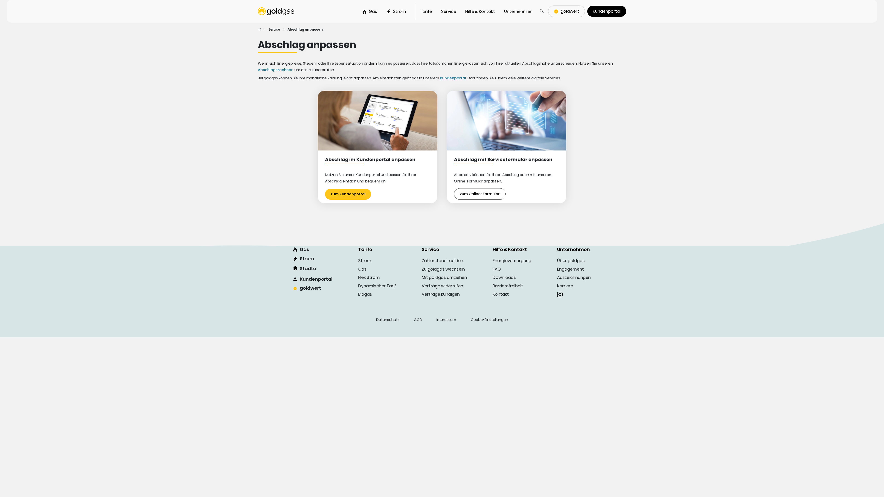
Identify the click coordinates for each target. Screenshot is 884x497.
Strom (307, 258)
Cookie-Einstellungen (489, 319)
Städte (308, 268)
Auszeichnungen (574, 277)
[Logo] (276, 11)
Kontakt (501, 294)
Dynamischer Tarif (377, 286)
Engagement (570, 269)
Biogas (365, 294)
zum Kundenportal (348, 194)
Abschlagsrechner (275, 69)
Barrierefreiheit (508, 286)
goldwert (310, 288)
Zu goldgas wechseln (443, 269)
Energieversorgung (512, 260)
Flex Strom (369, 277)
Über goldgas (571, 260)
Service (274, 29)
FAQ (497, 269)
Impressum (446, 319)
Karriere (565, 286)
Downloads (504, 277)
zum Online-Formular (480, 193)
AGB (418, 319)
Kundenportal (453, 78)
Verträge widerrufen (442, 286)
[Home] (259, 29)
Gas (304, 249)
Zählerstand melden (442, 260)
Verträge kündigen (441, 294)
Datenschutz (387, 319)
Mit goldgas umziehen (444, 277)
